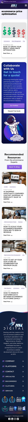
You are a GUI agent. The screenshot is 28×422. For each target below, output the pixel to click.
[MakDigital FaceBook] (9, 419)
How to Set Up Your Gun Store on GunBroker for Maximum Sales (13, 262)
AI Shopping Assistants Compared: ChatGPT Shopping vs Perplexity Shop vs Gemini (14, 195)
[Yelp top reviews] (13, 409)
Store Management (16, 41)
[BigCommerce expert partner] (6, 399)
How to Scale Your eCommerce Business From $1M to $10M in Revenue (13, 229)
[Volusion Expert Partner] (13, 399)
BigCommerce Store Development (12, 255)
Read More (7, 202)
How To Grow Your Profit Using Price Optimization (12, 48)
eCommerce (7, 41)
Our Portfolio (14, 105)
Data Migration (7, 288)
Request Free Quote (14, 111)
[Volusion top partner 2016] (22, 409)
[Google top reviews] (6, 409)
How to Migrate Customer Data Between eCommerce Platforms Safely (13, 295)
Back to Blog (14, 167)
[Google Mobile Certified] (20, 400)
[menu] (25, 5)
